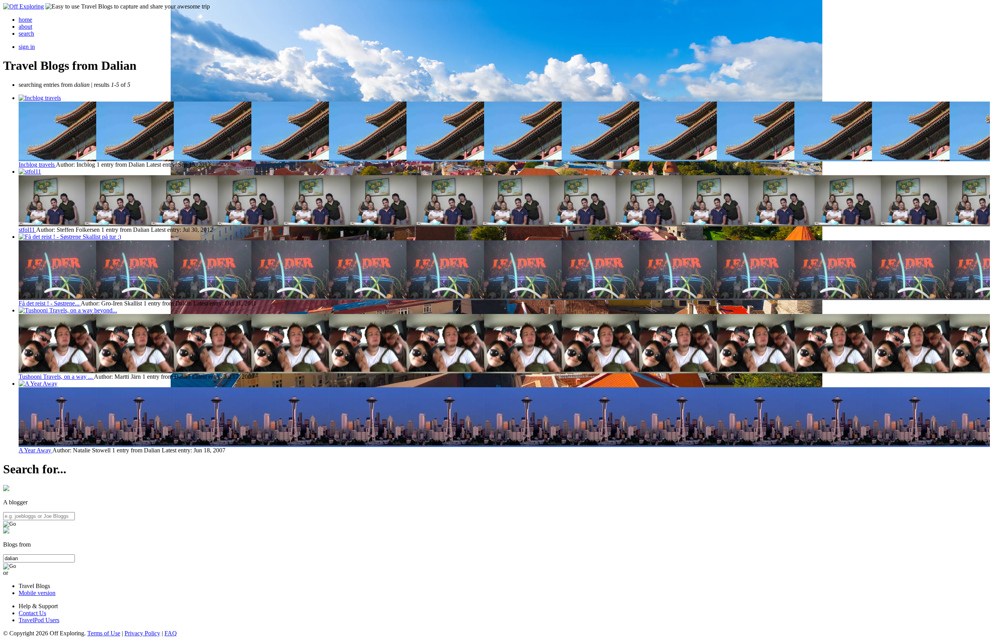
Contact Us (32, 613)
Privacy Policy (142, 633)
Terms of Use (103, 633)
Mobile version (37, 593)
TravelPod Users (39, 620)
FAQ (170, 633)
